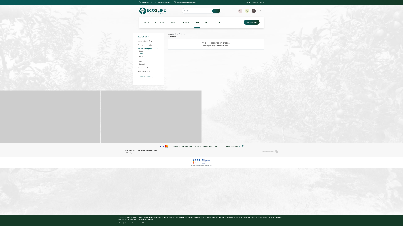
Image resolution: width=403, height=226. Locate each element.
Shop (197, 22)
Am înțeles (143, 223)
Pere (140, 61)
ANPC (217, 146)
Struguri (142, 64)
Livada (172, 22)
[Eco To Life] (152, 11)
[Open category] (157, 48)
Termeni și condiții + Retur (203, 146)
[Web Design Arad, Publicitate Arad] (270, 151)
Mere (141, 56)
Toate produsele (145, 76)
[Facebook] (240, 146)
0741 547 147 (147, 2)
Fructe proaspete (145, 49)
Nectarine (142, 59)
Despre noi (159, 22)
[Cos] (247, 11)
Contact (218, 22)
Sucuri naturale (144, 71)
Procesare (185, 22)
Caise (141, 51)
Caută (216, 11)
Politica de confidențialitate (182, 146)
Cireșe (141, 54)
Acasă (146, 22)
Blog (207, 22)
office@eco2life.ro (164, 2)
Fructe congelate (145, 45)
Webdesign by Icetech (132, 153)
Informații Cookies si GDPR (127, 223)
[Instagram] (243, 146)
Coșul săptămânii (145, 41)
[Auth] (254, 11)
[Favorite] (240, 11)
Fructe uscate (143, 68)
